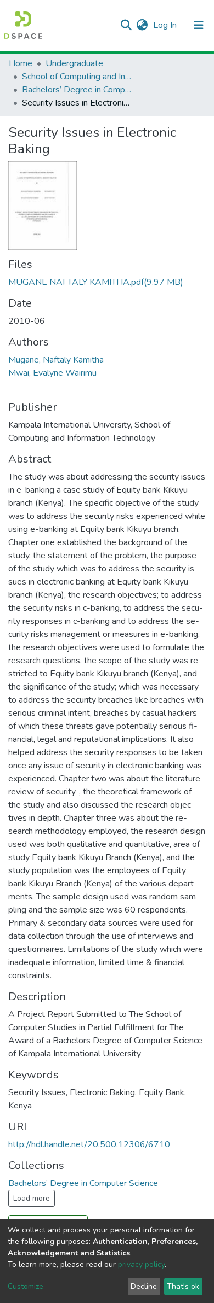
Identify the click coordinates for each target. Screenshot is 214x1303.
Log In (166, 25)
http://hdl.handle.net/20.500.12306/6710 (89, 1144)
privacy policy (141, 1264)
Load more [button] (31, 1198)
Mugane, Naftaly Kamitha (56, 360)
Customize (25, 1286)
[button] (142, 25)
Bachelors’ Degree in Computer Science (77, 90)
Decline (144, 1286)
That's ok (183, 1286)
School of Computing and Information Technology (77, 77)
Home (20, 63)
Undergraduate (74, 63)
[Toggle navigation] (198, 25)
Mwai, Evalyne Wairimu (52, 373)
